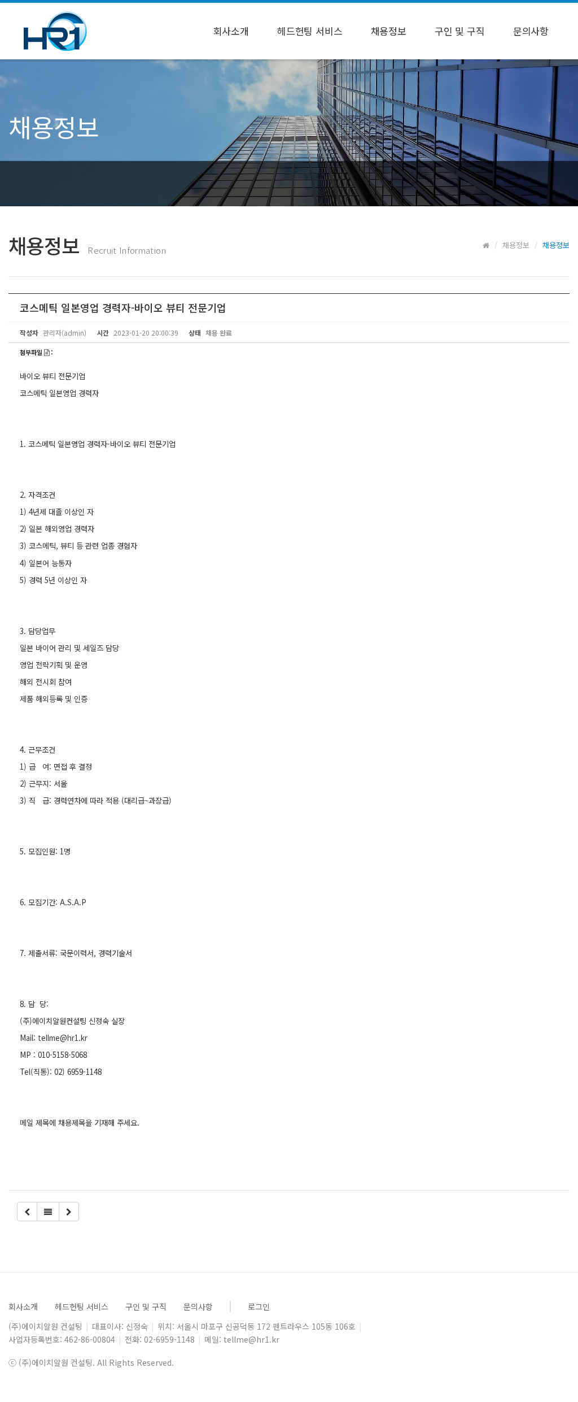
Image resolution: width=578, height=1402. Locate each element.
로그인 (259, 1306)
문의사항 (531, 31)
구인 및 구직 (460, 31)
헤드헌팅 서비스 (310, 31)
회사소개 (231, 31)
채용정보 (388, 31)
